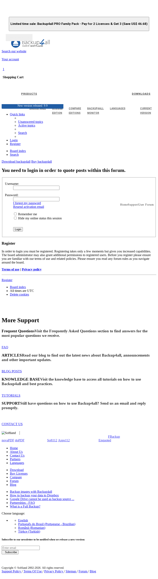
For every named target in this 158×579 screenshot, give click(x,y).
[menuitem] (26, 125)
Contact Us (17, 455)
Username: (12, 183)
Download (17, 470)
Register (7, 280)
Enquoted (105, 440)
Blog (13, 484)
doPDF (19, 440)
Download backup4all (16, 161)
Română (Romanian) (31, 528)
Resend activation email (28, 206)
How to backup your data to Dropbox (34, 495)
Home (14, 448)
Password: (11, 195)
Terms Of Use (33, 571)
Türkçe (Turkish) (29, 531)
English (23, 520)
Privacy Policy (54, 571)
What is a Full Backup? (25, 506)
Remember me (27, 214)
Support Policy (12, 571)
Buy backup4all (41, 161)
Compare (16, 477)
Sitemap (71, 571)
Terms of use (10, 269)
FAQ (5, 347)
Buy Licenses (19, 473)
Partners (15, 459)
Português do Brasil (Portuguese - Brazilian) (46, 524)
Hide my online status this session (39, 218)
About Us (16, 452)
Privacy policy (32, 269)
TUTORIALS (11, 395)
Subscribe (10, 552)
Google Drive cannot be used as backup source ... (42, 499)
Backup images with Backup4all (31, 491)
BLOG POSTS (12, 371)
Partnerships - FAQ (22, 502)
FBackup (114, 436)
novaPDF (8, 440)
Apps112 (64, 440)
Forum (14, 481)
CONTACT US (12, 424)
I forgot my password (27, 203)
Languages (17, 463)
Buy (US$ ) (19, 37)
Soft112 (52, 440)
